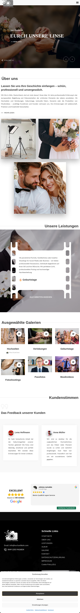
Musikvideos (67, 377)
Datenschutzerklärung (41, 610)
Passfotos (40, 377)
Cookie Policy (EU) (49, 564)
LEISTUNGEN (47, 543)
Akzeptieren (40, 593)
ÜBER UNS (46, 540)
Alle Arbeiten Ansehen (41, 297)
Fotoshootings (13, 380)
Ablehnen (40, 599)
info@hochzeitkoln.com (18, 545)
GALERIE (45, 550)
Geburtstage (67, 349)
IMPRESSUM (47, 561)
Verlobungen (40, 349)
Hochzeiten (13, 349)
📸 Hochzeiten (13, 352)
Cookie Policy (30, 610)
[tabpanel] (41, 260)
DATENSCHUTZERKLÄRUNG (53, 557)
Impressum (51, 610)
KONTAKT (45, 554)
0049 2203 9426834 (16, 550)
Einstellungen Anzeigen (40, 605)
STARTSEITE (47, 536)
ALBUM (44, 547)
